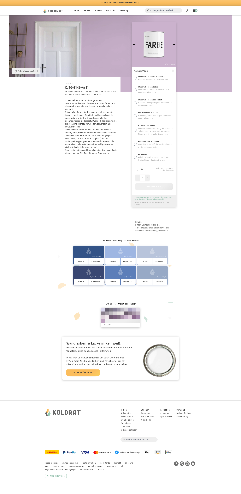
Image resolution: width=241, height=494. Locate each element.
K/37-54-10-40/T (115, 317)
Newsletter (111, 466)
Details (81, 261)
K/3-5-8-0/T (118, 313)
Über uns (129, 463)
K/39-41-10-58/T (107, 310)
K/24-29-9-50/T (111, 310)
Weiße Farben (126, 416)
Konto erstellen (89, 463)
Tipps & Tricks (166, 416)
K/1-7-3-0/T (107, 317)
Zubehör (98, 10)
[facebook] (176, 463)
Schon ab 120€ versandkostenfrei (119, 3)
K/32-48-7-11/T (138, 317)
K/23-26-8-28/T (118, 310)
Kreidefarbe (125, 423)
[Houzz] (193, 463)
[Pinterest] (182, 463)
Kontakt (117, 463)
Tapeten (87, 10)
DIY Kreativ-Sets (148, 416)
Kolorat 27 (69, 83)
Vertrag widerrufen (56, 476)
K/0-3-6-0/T (122, 313)
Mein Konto (105, 463)
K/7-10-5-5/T (126, 310)
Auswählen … (96, 261)
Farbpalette (125, 413)
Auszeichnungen (95, 466)
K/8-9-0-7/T (103, 310)
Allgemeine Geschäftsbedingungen (60, 470)
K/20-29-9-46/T (103, 313)
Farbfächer (125, 426)
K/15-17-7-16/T (122, 310)
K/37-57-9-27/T (134, 317)
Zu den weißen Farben (83, 372)
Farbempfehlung (183, 413)
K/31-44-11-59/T (126, 313)
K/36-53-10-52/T (111, 317)
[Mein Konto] (187, 10)
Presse (101, 470)
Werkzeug (145, 413)
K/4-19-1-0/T (130, 317)
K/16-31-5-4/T (126, 317)
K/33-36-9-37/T (115, 310)
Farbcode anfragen (128, 430)
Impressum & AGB (76, 466)
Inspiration (111, 10)
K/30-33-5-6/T (130, 310)
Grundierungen (127, 420)
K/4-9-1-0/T (138, 310)
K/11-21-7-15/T (138, 313)
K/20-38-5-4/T (103, 321)
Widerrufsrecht (86, 470)
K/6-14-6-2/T (103, 317)
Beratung (124, 10)
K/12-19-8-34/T (107, 313)
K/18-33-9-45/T (130, 313)
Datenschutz (58, 466)
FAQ (47, 466)
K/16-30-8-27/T (134, 313)
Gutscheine (146, 420)
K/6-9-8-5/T (115, 313)
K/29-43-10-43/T (118, 317)
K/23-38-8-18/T (122, 317)
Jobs (122, 466)
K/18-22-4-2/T (134, 310)
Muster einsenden (70, 463)
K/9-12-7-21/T (111, 313)
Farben (77, 10)
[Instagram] (187, 463)
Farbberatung (182, 416)
